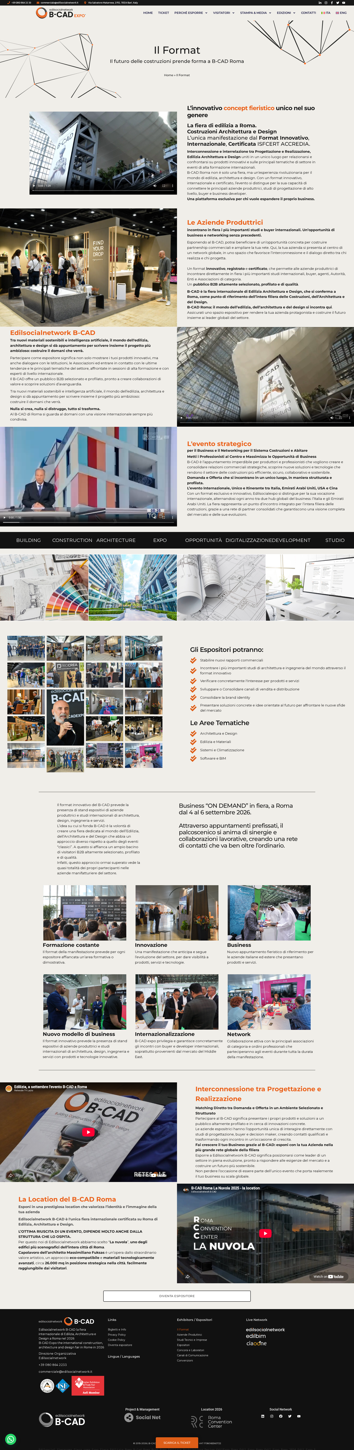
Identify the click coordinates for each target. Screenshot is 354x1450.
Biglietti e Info (117, 1329)
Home (148, 13)
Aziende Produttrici (189, 1334)
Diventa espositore (120, 1345)
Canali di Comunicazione (192, 1355)
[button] (10, 1439)
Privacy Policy (117, 1334)
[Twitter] (290, 1416)
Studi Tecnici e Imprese (192, 1340)
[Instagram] (271, 1416)
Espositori (183, 1345)
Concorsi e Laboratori (190, 1350)
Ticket (163, 13)
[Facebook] (280, 1416)
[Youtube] (299, 1416)
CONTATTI (308, 13)
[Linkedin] (262, 1416)
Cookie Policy (116, 1340)
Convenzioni (185, 1360)
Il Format (183, 1329)
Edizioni (284, 13)
